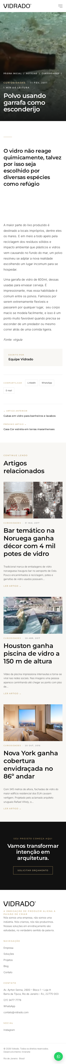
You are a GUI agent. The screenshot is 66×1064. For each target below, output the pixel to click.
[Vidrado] (17, 6)
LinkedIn (31, 382)
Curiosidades (50, 73)
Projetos (8, 959)
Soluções (9, 953)
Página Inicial (13, 73)
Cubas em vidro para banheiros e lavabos (30, 415)
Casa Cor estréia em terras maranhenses (29, 429)
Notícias (31, 73)
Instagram (9, 1029)
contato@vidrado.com (16, 1012)
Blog (6, 966)
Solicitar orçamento (33, 870)
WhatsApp (47, 382)
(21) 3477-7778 (12, 999)
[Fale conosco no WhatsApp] (58, 1056)
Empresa (8, 947)
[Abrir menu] (58, 6)
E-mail (9, 390)
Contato (8, 972)
